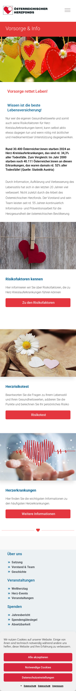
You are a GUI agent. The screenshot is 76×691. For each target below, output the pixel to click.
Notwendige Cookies (38, 667)
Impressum (57, 686)
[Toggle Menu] (67, 10)
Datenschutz (30, 686)
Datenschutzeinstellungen (38, 677)
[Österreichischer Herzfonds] (25, 13)
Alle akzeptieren (38, 657)
